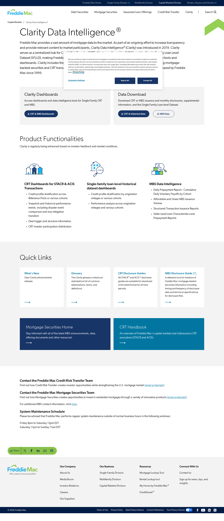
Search (209, 12)
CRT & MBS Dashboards (42, 113)
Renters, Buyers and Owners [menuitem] (200, 3)
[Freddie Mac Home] (20, 12)
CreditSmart (147, 492)
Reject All (125, 81)
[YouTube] (203, 510)
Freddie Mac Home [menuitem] (92, 3)
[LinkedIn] (209, 510)
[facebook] (31, 450)
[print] (51, 450)
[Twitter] (215, 510)
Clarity (189, 12)
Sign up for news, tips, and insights (194, 481)
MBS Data (164, 113)
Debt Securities (79, 12)
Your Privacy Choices (176, 510)
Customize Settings (76, 80)
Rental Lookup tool (150, 479)
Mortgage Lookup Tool (152, 473)
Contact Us (185, 473)
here (74, 404)
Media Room (67, 479)
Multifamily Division (110, 479)
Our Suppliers (67, 499)
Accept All (147, 81)
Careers (64, 492)
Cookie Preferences (155, 510)
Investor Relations (69, 486)
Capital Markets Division (113, 486)
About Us (65, 473)
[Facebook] (197, 510)
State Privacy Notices (135, 510)
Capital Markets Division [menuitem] (170, 3)
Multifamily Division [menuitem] (144, 3)
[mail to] (45, 450)
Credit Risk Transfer (168, 12)
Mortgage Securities (105, 12)
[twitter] (24, 450)
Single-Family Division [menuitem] (117, 3)
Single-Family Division (112, 473)
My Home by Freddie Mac (154, 485)
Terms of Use (102, 510)
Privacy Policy (117, 510)
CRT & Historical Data (134, 113)
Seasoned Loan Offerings (137, 12)
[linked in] (38, 450)
